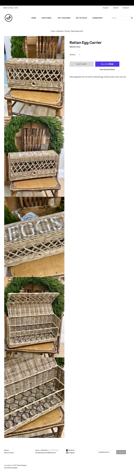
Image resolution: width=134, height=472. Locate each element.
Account (105, 8)
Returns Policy (9, 453)
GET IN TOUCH (81, 18)
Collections (60, 31)
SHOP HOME (46, 18)
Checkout (125, 8)
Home (33, 18)
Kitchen (67, 31)
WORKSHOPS (97, 18)
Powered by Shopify (10, 468)
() (115, 8)
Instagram (71, 453)
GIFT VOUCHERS (64, 18)
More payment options (107, 69)
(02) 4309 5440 (53, 450)
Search (6, 450)
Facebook (71, 450)
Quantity (72, 55)
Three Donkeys (21, 465)
